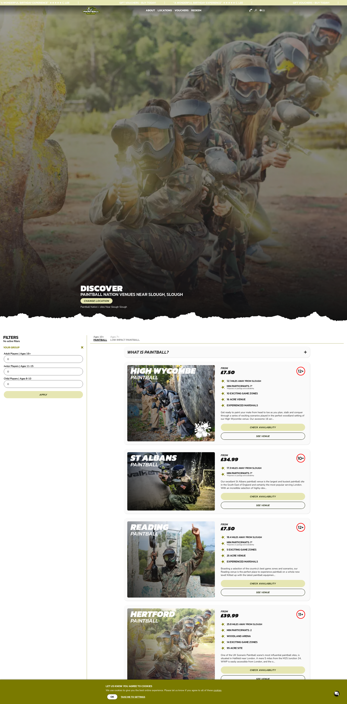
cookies (217, 690)
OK (112, 697)
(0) (263, 10)
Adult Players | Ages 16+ (17, 353)
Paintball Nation (89, 306)
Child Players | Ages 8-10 (17, 378)
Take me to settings (133, 697)
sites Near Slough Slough (113, 306)
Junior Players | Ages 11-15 (18, 366)
